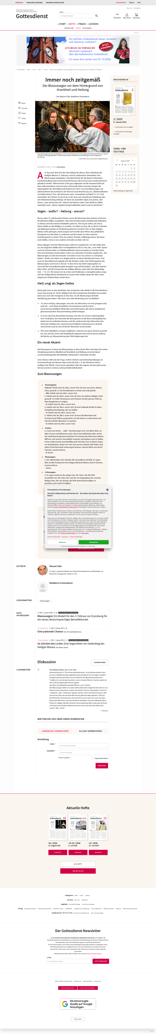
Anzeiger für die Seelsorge (81, 909)
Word (23, 103)
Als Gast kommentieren (90, 731)
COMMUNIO (68, 909)
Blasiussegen (45, 601)
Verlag (131, 3)
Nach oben (78, 1019)
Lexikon (93, 24)
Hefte (72, 24)
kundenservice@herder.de (81, 913)
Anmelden (102, 766)
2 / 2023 (45, 70)
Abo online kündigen (97, 913)
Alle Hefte (78, 864)
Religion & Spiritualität (55, 3)
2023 (39, 70)
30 (134, 182)
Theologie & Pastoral (34, 3)
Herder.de (19, 3)
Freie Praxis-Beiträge (88, 904)
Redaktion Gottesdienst (80, 96)
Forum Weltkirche (96, 909)
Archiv (79, 28)
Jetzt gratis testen (86, 549)
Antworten (105, 711)
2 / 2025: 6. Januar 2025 (56, 628)
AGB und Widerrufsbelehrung (63, 981)
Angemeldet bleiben (101, 758)
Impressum (97, 981)
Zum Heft (57, 852)
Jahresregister (87, 28)
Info (139, 3)
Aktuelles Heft (69, 28)
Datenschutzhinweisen (94, 954)
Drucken (24, 108)
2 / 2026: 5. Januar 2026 (44, 613)
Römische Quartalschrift (130, 909)
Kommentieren (100, 662)
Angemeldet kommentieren (56, 731)
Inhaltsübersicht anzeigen (124, 127)
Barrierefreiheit (87, 981)
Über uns (129, 8)
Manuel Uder (65, 96)
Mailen (24, 123)
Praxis (82, 24)
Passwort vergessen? (64, 758)
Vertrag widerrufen (67, 988)
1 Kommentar (60, 167)
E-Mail (53, 744)
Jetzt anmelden (101, 961)
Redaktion (137, 8)
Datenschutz (77, 981)
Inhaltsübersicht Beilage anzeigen (122, 133)
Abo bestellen (78, 871)
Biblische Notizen (109, 909)
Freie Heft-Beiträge (74, 904)
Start (62, 24)
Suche (61, 12)
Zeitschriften (121, 3)
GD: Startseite (21, 70)
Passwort (51, 751)
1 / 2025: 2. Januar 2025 (56, 640)
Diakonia (118, 909)
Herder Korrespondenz (44, 909)
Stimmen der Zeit (58, 909)
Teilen (24, 113)
